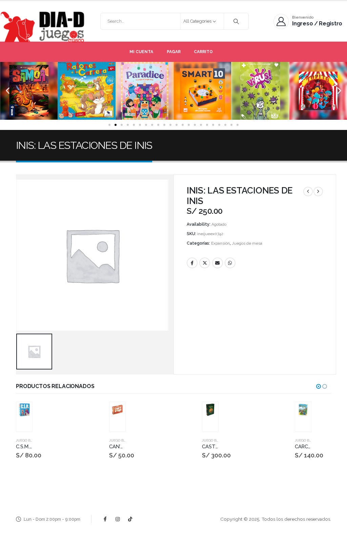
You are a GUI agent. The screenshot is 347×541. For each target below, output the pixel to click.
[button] (7, 91)
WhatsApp (230, 262)
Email (217, 262)
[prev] (308, 191)
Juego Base (26, 440)
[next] (318, 191)
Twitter (204, 262)
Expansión (220, 243)
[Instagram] (117, 519)
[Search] (236, 21)
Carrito (203, 51)
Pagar (174, 51)
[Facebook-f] (105, 519)
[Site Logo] (42, 27)
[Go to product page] (25, 410)
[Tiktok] (130, 519)
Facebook (192, 262)
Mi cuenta (141, 51)
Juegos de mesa (247, 243)
